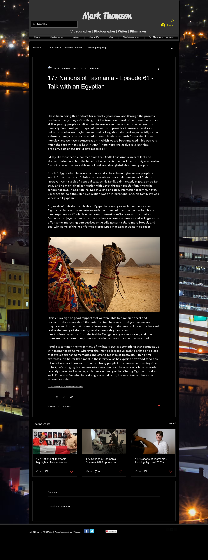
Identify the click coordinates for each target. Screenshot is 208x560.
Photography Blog (97, 47)
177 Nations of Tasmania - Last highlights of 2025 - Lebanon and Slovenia (151, 461)
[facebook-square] (167, 529)
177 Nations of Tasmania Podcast (65, 47)
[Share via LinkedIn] (64, 397)
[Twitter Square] (171, 529)
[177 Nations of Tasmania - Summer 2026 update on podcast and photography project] (104, 441)
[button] (175, 20)
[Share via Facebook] (49, 397)
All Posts (36, 47)
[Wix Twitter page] (92, 531)
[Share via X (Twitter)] (56, 397)
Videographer (81, 31)
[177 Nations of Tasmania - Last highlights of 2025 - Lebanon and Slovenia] (153, 441)
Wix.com (77, 532)
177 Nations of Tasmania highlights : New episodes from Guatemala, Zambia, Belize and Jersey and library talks (53, 461)
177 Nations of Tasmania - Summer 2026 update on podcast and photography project (102, 461)
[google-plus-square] (175, 529)
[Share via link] (71, 397)
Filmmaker (138, 31)
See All (172, 423)
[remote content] (104, 106)
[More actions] (158, 68)
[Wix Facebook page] (86, 531)
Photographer (104, 31)
